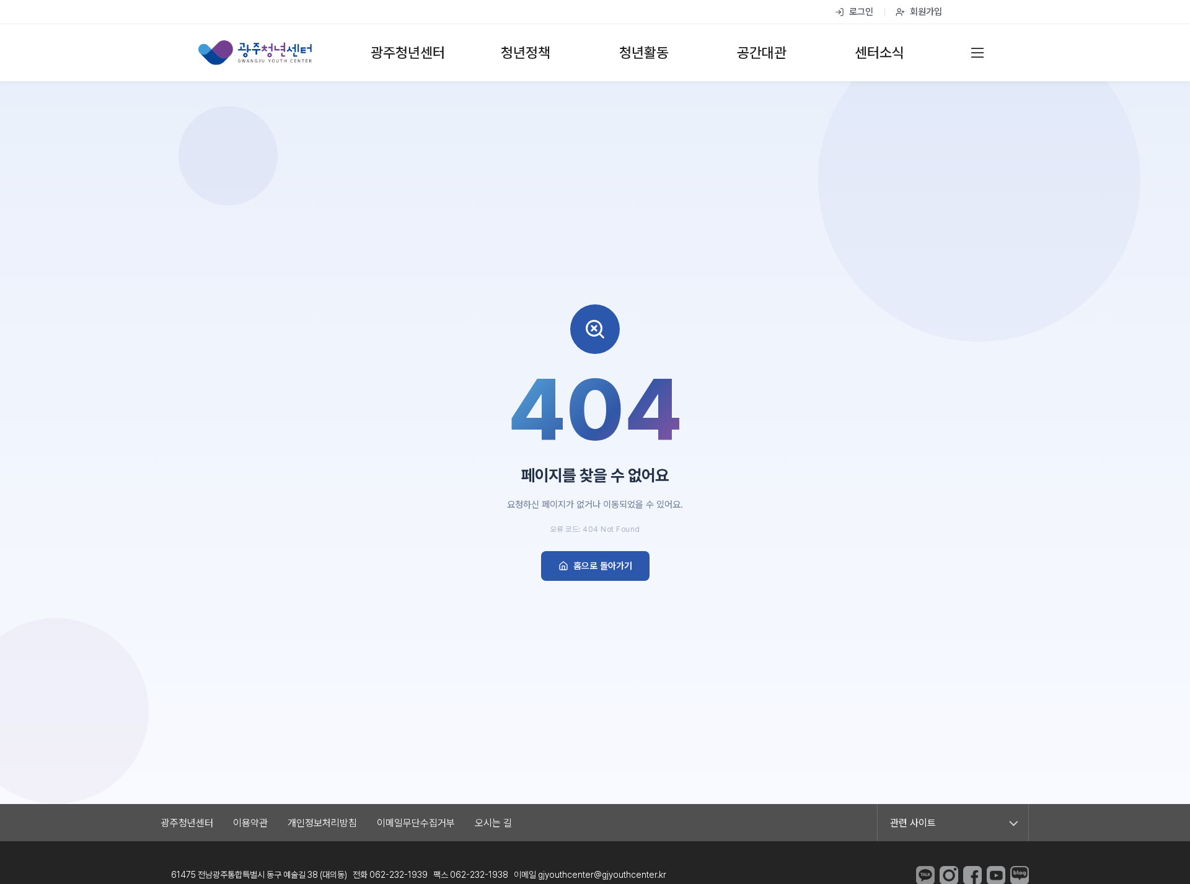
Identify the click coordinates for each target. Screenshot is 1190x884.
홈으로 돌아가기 (602, 566)
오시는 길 (493, 823)
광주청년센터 (187, 823)
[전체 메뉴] (977, 52)
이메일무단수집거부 (416, 823)
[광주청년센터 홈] (255, 52)
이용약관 (250, 823)
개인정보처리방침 (322, 823)
